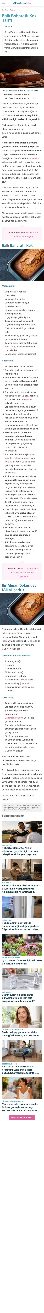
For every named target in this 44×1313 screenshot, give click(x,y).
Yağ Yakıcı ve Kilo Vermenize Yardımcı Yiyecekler (25, 572)
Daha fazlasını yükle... (22, 1117)
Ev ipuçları (6, 920)
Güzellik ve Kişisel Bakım (12, 1030)
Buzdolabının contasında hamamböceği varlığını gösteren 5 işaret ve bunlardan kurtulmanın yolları (22, 926)
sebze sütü (33, 158)
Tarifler (5, 10)
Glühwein (27, 399)
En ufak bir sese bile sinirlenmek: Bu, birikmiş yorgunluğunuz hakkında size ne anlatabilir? (21, 888)
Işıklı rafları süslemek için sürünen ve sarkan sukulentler (22, 962)
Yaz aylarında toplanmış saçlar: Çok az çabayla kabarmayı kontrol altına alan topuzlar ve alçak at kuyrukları (20, 1107)
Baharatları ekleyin (14, 717)
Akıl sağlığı (7, 845)
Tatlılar (13, 10)
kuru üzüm (10, 346)
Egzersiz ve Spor (9, 1064)
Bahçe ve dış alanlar (11, 958)
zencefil (26, 683)
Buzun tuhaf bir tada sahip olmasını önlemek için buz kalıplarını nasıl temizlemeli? (18, 998)
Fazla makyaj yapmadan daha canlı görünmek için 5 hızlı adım (20, 1034)
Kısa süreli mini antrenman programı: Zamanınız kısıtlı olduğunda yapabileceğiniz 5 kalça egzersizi (19, 1070)
